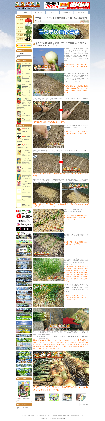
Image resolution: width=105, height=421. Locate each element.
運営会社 (24, 415)
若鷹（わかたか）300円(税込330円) (26, 119)
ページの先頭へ (84, 404)
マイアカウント (24, 12)
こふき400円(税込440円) (26, 204)
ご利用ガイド (66, 12)
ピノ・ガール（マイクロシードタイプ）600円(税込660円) (26, 169)
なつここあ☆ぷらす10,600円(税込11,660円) (23, 138)
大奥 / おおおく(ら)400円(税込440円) (26, 191)
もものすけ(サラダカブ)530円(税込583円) (26, 71)
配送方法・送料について (64, 415)
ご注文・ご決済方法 (52, 415)
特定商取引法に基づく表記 (77, 415)
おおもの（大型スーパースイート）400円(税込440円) (26, 65)
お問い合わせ (81, 12)
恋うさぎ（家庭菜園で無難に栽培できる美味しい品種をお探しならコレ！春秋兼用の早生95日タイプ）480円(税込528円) (24, 103)
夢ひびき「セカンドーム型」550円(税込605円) (26, 86)
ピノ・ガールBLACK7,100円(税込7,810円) (23, 146)
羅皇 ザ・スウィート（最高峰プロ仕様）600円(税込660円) (26, 184)
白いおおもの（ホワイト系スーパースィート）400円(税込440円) (24, 198)
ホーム (52, 12)
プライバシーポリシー (40, 415)
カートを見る (38, 12)
